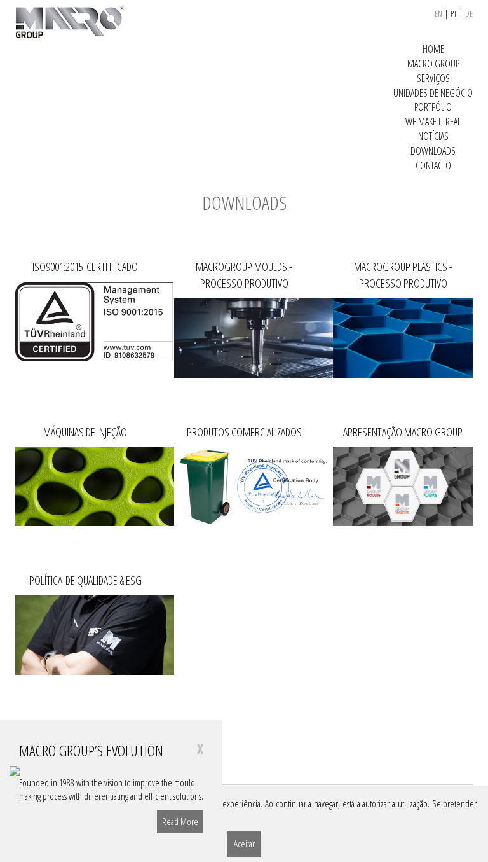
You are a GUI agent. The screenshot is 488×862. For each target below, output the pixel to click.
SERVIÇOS (433, 78)
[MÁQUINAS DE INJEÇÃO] (85, 486)
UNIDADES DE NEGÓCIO (433, 93)
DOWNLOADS (433, 151)
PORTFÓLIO (433, 107)
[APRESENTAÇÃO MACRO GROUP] (403, 486)
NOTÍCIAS (433, 136)
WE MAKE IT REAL (433, 122)
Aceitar (244, 843)
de (469, 13)
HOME (433, 49)
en (438, 13)
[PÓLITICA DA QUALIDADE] (85, 635)
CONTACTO (433, 165)
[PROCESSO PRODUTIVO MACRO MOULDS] (244, 338)
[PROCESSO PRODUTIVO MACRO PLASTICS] (403, 338)
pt (454, 13)
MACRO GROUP (433, 64)
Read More (180, 821)
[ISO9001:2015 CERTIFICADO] (85, 321)
